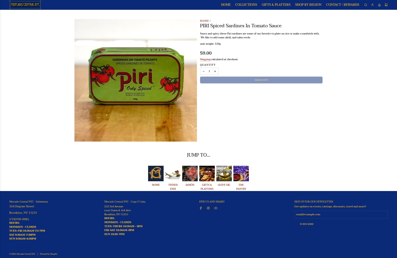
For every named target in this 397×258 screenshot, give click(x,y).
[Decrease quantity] (203, 71)
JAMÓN (190, 185)
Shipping (205, 59)
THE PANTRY (241, 187)
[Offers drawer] (379, 4)
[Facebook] (200, 208)
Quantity (208, 65)
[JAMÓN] (190, 173)
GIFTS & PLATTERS (207, 187)
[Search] (365, 4)
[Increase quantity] (215, 71)
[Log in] (372, 4)
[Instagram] (208, 208)
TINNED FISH (173, 187)
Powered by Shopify (48, 254)
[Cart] (386, 4)
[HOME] (156, 173)
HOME (156, 185)
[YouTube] (215, 208)
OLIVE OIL (224, 185)
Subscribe (307, 224)
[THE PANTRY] (241, 173)
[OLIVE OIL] (224, 173)
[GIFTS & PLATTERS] (207, 173)
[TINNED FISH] (173, 173)
